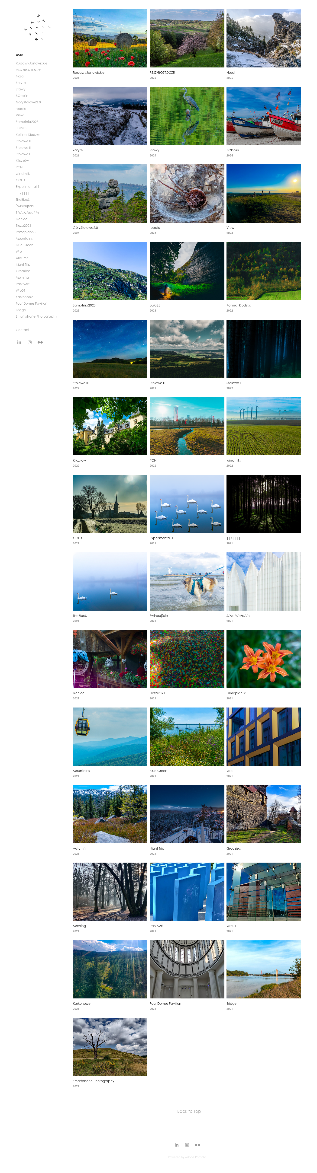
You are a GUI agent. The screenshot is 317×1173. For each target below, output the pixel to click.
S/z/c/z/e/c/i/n (27, 212)
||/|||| (23, 193)
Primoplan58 (26, 232)
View (20, 115)
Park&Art (22, 284)
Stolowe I (23, 154)
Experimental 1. (28, 186)
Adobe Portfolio (195, 1157)
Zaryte (21, 83)
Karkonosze (24, 297)
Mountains (24, 238)
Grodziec (23, 271)
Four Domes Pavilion (31, 303)
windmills (23, 173)
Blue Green (24, 245)
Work (19, 54)
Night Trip (23, 264)
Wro (19, 251)
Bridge (21, 310)
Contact (22, 330)
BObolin (22, 96)
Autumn (22, 258)
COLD (20, 180)
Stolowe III (23, 141)
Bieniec (21, 219)
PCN (19, 167)
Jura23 (21, 128)
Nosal (20, 76)
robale (21, 109)
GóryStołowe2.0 (28, 102)
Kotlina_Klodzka (28, 135)
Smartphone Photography (36, 316)
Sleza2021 (23, 225)
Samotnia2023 (27, 122)
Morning (22, 277)
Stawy (21, 89)
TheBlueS (23, 199)
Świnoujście (25, 206)
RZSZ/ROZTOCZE (28, 70)
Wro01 (21, 290)
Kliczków (22, 161)
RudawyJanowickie (31, 63)
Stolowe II (23, 148)
